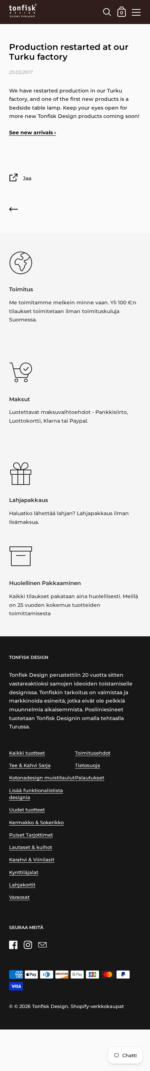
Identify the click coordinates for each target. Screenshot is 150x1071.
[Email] (42, 944)
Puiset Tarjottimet (31, 835)
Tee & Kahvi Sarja (30, 765)
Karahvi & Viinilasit (31, 859)
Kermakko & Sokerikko (36, 822)
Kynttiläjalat (23, 872)
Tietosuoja (87, 765)
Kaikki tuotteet (27, 753)
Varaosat (19, 897)
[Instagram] (27, 944)
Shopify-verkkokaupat (97, 1006)
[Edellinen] (13, 211)
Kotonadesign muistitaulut (42, 777)
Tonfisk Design (50, 1006)
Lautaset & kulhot (30, 847)
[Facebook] (13, 944)
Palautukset (89, 777)
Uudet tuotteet (27, 810)
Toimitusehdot (92, 753)
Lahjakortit (22, 885)
